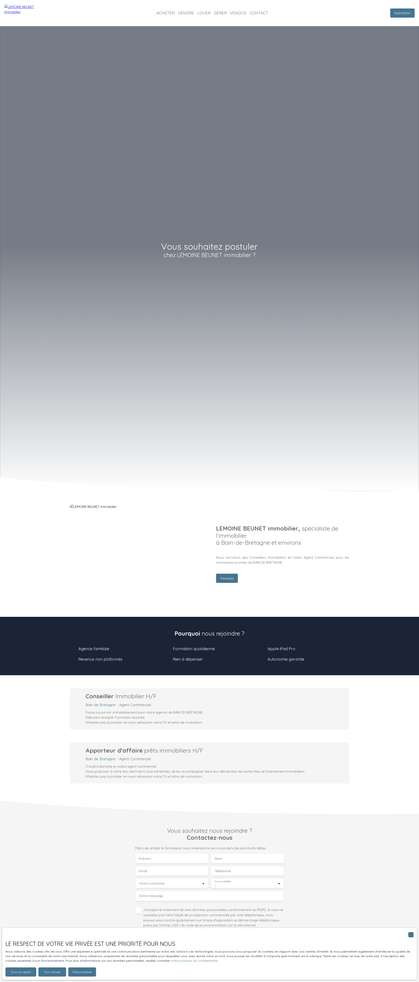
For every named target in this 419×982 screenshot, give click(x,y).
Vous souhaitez (223, 881)
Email (143, 871)
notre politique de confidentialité (194, 961)
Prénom (145, 858)
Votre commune (152, 883)
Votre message (151, 896)
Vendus (238, 12)
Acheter (165, 12)
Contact (259, 12)
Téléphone (223, 871)
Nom (218, 858)
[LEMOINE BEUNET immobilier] (26, 13)
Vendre (186, 12)
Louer (204, 12)
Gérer (220, 12)
